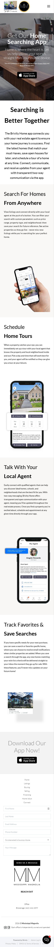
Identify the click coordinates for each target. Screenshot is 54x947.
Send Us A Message (27, 863)
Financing (27, 795)
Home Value (27, 799)
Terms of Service (25, 65)
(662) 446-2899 (31, 908)
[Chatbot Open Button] (46, 940)
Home (27, 780)
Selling (27, 791)
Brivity (25, 940)
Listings (27, 783)
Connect (27, 802)
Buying (27, 787)
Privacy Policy (42, 63)
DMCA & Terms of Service (29, 944)
